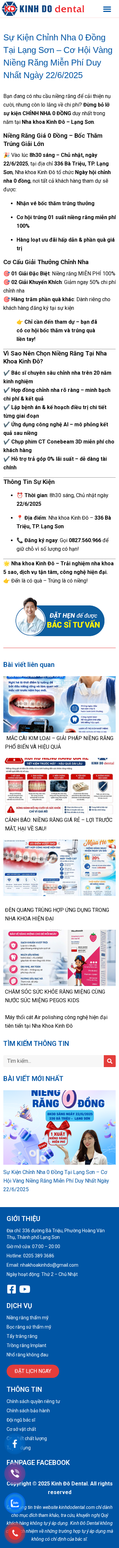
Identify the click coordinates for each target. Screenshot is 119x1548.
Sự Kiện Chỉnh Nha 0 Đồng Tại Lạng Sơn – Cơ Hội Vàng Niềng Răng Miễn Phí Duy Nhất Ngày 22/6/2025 (56, 1181)
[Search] (110, 1061)
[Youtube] (25, 1289)
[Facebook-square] (12, 1289)
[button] (107, 8)
